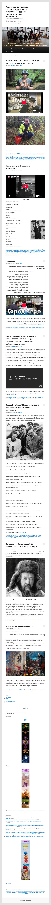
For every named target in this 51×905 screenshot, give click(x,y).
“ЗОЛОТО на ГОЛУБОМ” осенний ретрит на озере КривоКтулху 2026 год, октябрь (23, 830)
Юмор (25, 719)
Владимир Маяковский (18, 251)
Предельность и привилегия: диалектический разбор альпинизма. (20, 819)
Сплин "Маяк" (15, 253)
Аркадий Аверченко (31, 689)
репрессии (8, 398)
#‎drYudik (36, 249)
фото (33, 153)
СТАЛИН (35, 536)
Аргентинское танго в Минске (29, 250)
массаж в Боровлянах (14, 157)
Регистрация (8, 697)
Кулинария (21, 153)
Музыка (7, 252)
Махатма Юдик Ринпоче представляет (20, 158)
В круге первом (38, 397)
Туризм (7, 51)
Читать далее (9, 150)
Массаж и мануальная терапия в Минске (37, 157)
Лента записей (9, 700)
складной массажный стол (11, 159)
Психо (23, 48)
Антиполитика (12, 689)
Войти (7, 698)
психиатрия (22, 252)
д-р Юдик (17, 155)
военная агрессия (12, 535)
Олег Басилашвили (13, 330)
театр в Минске (21, 253)
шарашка (30, 398)
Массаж (34, 48)
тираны (39, 536)
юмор (43, 153)
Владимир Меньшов (10, 328)
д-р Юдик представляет (23, 155)
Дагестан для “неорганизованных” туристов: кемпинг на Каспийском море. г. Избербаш (24, 836)
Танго (12, 48)
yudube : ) (11, 153)
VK (25, 707)
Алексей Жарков (32, 327)
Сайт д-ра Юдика (41, 158)
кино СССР (23, 327)
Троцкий (13, 537)
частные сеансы (20, 159)
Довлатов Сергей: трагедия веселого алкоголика (16, 824)
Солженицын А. (13, 398)
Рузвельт (32, 536)
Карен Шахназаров (37, 328)
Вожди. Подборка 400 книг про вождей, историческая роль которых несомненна (22, 407)
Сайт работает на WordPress (25, 900)
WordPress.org (9, 702)
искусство (32, 251)
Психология (27, 252)
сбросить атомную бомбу (31, 618)
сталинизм (26, 398)
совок (23, 330)
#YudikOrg (41, 249)
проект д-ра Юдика (16, 252)
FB (25, 705)
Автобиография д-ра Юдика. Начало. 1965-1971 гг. (16, 835)
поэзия (10, 252)
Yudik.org (10, 155)
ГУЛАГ (42, 397)
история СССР (16, 153)
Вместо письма (26, 251)
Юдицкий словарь (38, 153)
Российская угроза (9, 536)
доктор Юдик (31, 155)
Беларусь (29, 48)
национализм (34, 535)
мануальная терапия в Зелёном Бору (18, 156)
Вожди (17, 536)
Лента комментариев (10, 701)
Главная (7, 48)
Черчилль (17, 537)
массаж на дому (9, 158)
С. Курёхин (30, 153)
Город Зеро (10, 261)
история (10, 327)
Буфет (25, 720)
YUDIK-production (16, 250)
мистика (25, 153)
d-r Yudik (20, 65)
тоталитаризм (8, 537)
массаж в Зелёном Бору (23, 157)
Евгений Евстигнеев (23, 328)
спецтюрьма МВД (20, 398)
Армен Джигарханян (40, 327)
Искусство (40, 48)
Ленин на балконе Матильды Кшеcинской (17, 691)
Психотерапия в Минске (32, 158)
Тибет (25, 718)
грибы (13, 155)
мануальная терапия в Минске (32, 156)
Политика (39, 535)
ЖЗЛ (10, 249)
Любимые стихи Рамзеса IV (22, 249)
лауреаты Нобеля (24, 397)
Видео (12, 51)
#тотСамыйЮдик (9, 250)
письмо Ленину (29, 691)
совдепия (19, 330)
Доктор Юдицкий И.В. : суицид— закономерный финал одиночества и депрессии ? (23, 821)
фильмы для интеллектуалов (30, 253)
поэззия (30, 249)
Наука (30, 397)
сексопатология (9, 253)
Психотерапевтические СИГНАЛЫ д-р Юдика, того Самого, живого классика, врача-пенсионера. (17, 11)
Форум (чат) (18, 48)
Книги (20, 397)
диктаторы (25, 536)
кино (20, 327)
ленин (28, 536)
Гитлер (20, 536)
